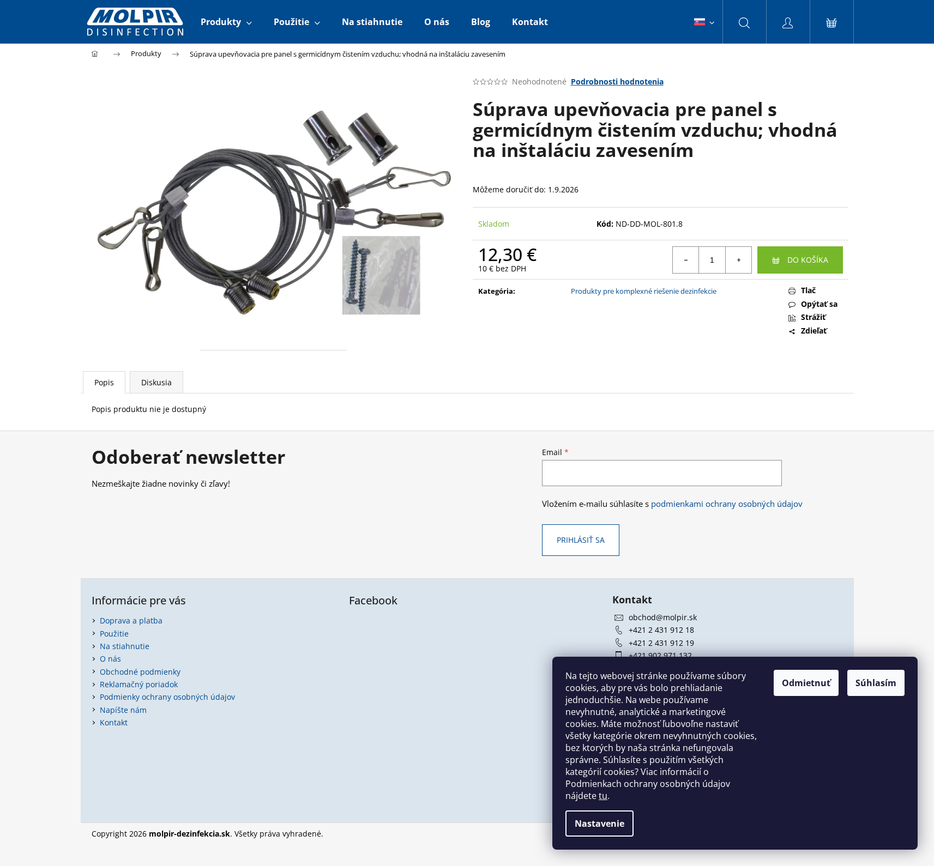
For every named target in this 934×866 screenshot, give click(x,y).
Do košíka (807, 260)
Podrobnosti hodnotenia (617, 81)
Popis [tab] (104, 382)
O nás (110, 658)
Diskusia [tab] (156, 382)
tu (603, 796)
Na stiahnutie (124, 646)
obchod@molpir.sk (663, 617)
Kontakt (114, 722)
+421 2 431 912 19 (661, 643)
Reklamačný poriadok (139, 684)
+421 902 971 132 (660, 655)
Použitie (114, 633)
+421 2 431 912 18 (661, 630)
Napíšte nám (123, 710)
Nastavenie (599, 823)
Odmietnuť (806, 683)
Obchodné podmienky (140, 672)
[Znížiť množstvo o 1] (686, 260)
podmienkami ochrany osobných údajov (727, 504)
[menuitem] (226, 22)
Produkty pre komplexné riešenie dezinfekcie (643, 291)
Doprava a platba (131, 620)
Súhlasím (875, 683)
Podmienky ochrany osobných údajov (167, 697)
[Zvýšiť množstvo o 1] (738, 260)
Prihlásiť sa (581, 540)
